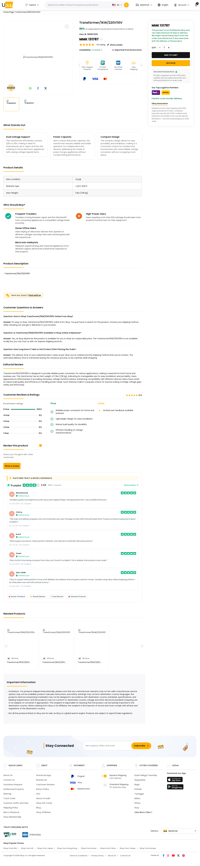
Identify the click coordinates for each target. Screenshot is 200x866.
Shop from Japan (45, 848)
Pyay (136, 807)
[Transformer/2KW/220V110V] (56, 642)
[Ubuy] (7, 5)
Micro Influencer (11, 812)
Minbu (137, 798)
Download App (43, 775)
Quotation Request (12, 784)
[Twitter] (178, 855)
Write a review (12, 466)
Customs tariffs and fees (15, 803)
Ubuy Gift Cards (44, 803)
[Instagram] (168, 855)
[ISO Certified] (30, 834)
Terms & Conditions (78, 855)
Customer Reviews (45, 784)
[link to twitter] (45, 88)
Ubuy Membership (12, 817)
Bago (137, 784)
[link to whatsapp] (30, 88)
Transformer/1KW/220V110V (27, 12)
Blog (38, 807)
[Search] (126, 5)
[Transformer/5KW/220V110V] (92, 642)
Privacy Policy (97, 855)
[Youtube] (173, 855)
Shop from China (108, 848)
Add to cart (171, 55)
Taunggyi (139, 793)
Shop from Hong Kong (67, 848)
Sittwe (137, 803)
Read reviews (130, 485)
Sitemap (7, 793)
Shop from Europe (148, 848)
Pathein (138, 789)
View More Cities (142, 812)
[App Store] (175, 780)
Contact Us (9, 780)
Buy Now (170, 63)
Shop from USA (10, 848)
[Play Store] (175, 787)
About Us (8, 775)
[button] (144, 5)
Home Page (8, 12)
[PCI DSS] (9, 834)
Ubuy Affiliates (43, 812)
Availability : (85, 50)
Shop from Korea (88, 848)
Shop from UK (27, 848)
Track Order (9, 798)
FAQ (38, 793)
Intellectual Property (13, 789)
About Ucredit (43, 798)
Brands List (41, 780)
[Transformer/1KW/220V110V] (38, 57)
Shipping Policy (10, 807)
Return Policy (42, 789)
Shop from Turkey (128, 848)
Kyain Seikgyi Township (145, 775)
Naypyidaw (139, 780)
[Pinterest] (183, 855)
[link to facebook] (38, 88)
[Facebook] (164, 855)
